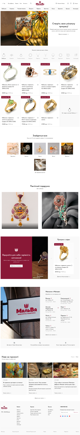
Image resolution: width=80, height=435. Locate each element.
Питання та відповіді (34, 411)
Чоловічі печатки (21, 8)
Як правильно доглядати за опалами (12, 382)
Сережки (12, 8)
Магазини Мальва (61, 3)
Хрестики (46, 8)
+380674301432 (63, 406)
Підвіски (39, 8)
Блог (21, 3)
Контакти (25, 3)
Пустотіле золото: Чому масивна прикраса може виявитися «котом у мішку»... (38, 384)
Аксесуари (75, 8)
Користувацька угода (34, 414)
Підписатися (76, 412)
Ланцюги (31, 8)
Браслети (60, 8)
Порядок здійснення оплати (35, 413)
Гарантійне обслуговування (35, 409)
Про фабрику (11, 3)
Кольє (53, 8)
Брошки (68, 8)
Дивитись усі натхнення (16, 265)
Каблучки (4, 8)
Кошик (76, 3)
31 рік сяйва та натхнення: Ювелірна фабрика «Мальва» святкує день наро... (65, 383)
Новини (16, 3)
